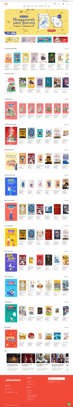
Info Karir (29, 382)
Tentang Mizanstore (30, 384)
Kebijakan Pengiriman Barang (32, 395)
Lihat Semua (66, 48)
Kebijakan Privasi (30, 398)
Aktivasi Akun (29, 390)
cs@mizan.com (9, 388)
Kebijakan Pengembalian (31, 396)
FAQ (28, 393)
